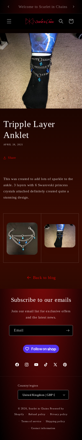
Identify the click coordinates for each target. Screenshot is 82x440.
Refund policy (37, 414)
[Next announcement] (74, 7)
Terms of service (31, 421)
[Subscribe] (68, 330)
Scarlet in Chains (39, 408)
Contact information (43, 428)
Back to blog (44, 277)
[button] (9, 21)
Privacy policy (59, 414)
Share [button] (12, 157)
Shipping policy (55, 421)
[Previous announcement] (8, 7)
